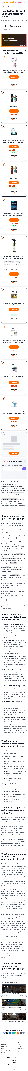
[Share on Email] (23, 1033)
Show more (7, 29)
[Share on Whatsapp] (15, 1033)
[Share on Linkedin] (10, 1033)
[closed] (27, 2)
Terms (14, 1060)
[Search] (24, 2)
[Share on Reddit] (18, 1033)
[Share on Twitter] (7, 1033)
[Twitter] (14, 1069)
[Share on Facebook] (4, 1033)
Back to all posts (7, 7)
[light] (21, 2)
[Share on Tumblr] (21, 1033)
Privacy (14, 1062)
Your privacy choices (14, 1065)
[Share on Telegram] (13, 1033)
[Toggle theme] (25, 461)
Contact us (14, 1067)
